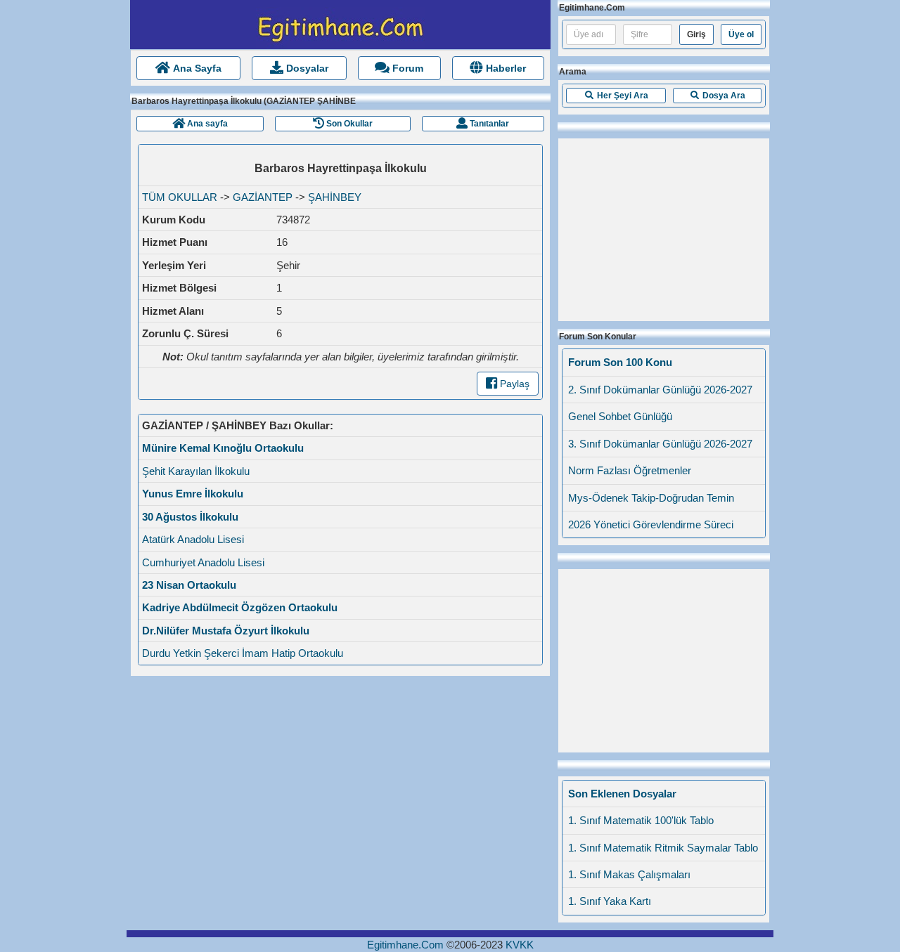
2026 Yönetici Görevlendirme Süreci (650, 524)
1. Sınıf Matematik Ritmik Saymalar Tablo (663, 848)
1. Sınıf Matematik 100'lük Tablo (641, 820)
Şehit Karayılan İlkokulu (196, 471)
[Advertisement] (663, 226)
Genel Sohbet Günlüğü (620, 416)
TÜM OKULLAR (179, 197)
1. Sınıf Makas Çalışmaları (629, 874)
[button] (616, 95)
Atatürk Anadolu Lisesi (193, 539)
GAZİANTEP (262, 197)
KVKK (520, 945)
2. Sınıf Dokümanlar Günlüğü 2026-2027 (660, 390)
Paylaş (513, 383)
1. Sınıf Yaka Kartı (609, 901)
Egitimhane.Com (405, 945)
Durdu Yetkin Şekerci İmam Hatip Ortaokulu (242, 653)
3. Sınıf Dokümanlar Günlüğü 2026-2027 (660, 444)
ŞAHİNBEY (334, 197)
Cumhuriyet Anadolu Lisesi (203, 562)
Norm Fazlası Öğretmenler (629, 470)
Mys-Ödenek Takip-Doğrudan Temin (651, 498)
